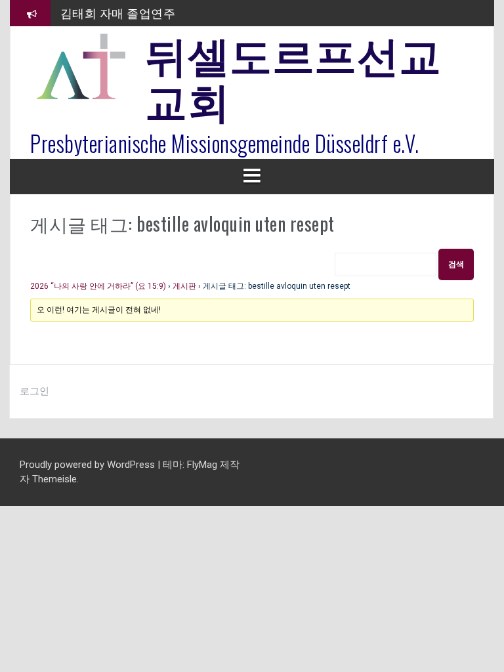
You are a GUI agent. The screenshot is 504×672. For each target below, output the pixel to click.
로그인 (34, 391)
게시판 (184, 286)
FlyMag (202, 465)
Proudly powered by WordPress (89, 465)
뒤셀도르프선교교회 (293, 75)
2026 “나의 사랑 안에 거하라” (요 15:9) (98, 286)
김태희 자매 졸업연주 (118, 12)
